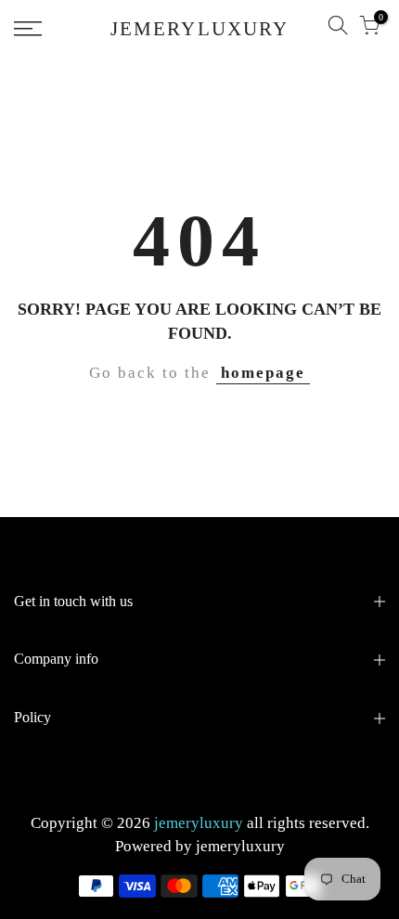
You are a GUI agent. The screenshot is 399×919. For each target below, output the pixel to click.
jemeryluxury (240, 846)
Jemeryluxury (199, 29)
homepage (263, 373)
